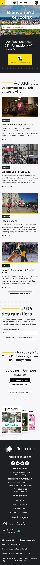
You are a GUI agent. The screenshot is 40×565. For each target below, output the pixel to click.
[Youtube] (22, 463)
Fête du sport (9, 221)
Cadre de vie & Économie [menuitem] (19, 512)
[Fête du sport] (20, 203)
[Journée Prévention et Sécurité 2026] (20, 252)
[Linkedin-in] (18, 463)
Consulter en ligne (20, 384)
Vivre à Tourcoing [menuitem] (18, 504)
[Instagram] (27, 463)
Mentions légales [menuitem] (18, 540)
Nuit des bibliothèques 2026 (17, 124)
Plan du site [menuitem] (6, 540)
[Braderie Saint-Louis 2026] (20, 154)
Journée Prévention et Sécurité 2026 (19, 271)
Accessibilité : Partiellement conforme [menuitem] (16, 553)
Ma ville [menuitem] (19, 501)
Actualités (6, 120)
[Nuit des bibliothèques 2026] (20, 107)
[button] (36, 3)
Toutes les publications (20, 393)
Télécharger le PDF (20, 380)
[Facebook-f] (13, 463)
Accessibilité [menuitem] (30, 540)
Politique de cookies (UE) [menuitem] (11, 544)
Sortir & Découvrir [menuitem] (18, 508)
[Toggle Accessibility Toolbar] (4, 561)
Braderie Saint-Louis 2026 (16, 171)
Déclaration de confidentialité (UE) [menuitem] (14, 549)
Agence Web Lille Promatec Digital (15, 558)
